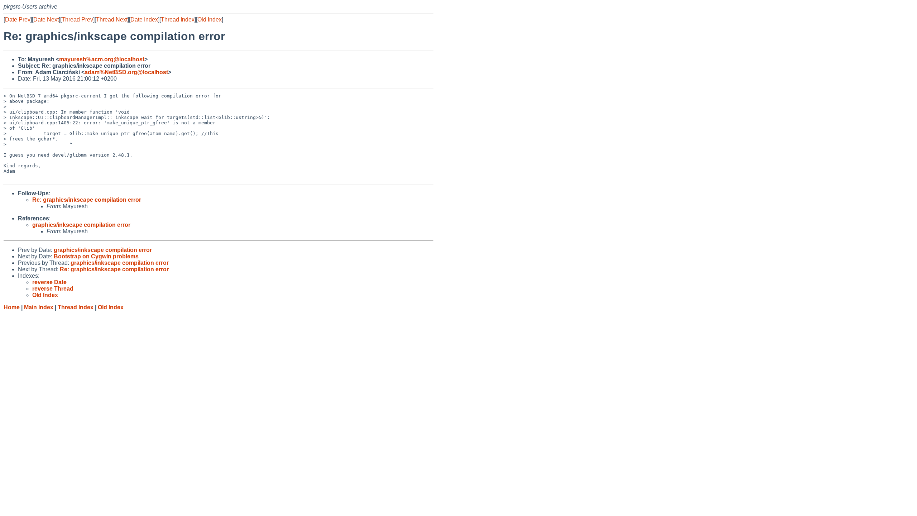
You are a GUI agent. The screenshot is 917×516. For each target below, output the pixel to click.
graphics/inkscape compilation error (81, 225)
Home (12, 307)
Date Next (46, 19)
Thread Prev (77, 19)
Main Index (38, 307)
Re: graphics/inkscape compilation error (86, 200)
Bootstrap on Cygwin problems (96, 256)
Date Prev (17, 19)
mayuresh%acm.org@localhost (101, 59)
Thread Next (112, 19)
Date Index (144, 19)
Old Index (209, 19)
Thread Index (178, 19)
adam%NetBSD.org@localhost (126, 72)
